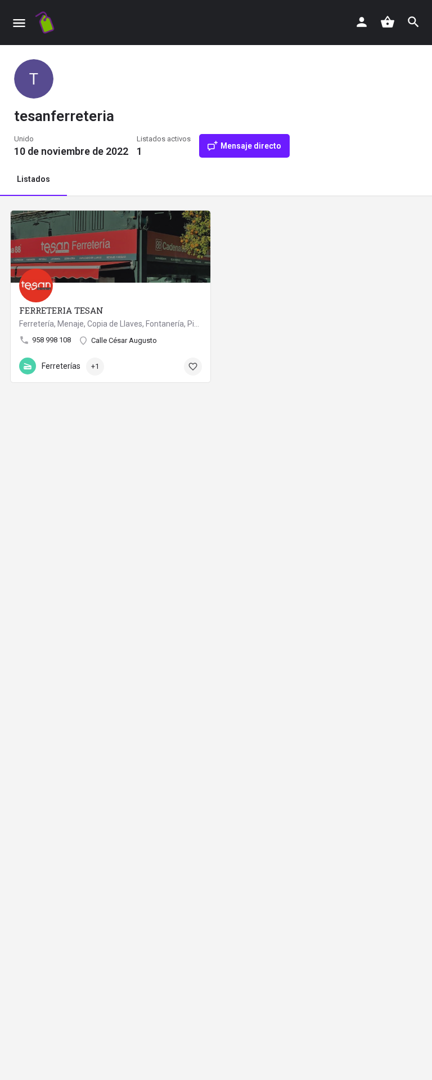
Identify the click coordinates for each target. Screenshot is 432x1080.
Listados (33, 179)
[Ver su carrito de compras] (387, 22)
